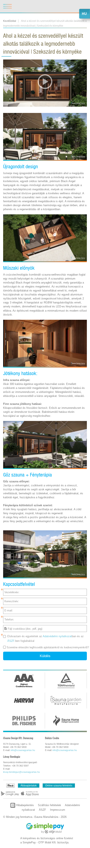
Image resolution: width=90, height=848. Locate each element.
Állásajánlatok (29, 785)
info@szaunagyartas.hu (23, 750)
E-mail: (8, 610)
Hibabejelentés (24, 805)
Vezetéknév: (11, 592)
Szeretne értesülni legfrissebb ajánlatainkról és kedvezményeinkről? (48, 647)
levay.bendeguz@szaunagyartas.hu (21, 772)
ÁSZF (10, 640)
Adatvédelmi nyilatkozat (57, 636)
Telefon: (9, 619)
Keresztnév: (11, 601)
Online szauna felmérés (58, 785)
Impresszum (57, 809)
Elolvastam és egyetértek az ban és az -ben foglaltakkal (45, 638)
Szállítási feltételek (49, 805)
